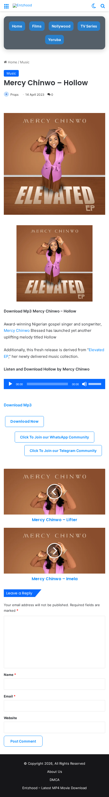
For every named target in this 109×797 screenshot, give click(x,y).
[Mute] (84, 384)
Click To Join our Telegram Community (63, 450)
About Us (54, 772)
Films (37, 26)
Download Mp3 (18, 405)
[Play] (10, 384)
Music (24, 62)
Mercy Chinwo (17, 330)
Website (10, 718)
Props (14, 94)
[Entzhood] (22, 6)
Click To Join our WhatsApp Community (54, 437)
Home (17, 26)
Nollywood (61, 26)
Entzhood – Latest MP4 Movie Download (54, 788)
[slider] (95, 383)
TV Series (89, 26)
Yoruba (54, 39)
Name (10, 675)
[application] (54, 384)
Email (9, 696)
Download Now (24, 421)
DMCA (55, 780)
